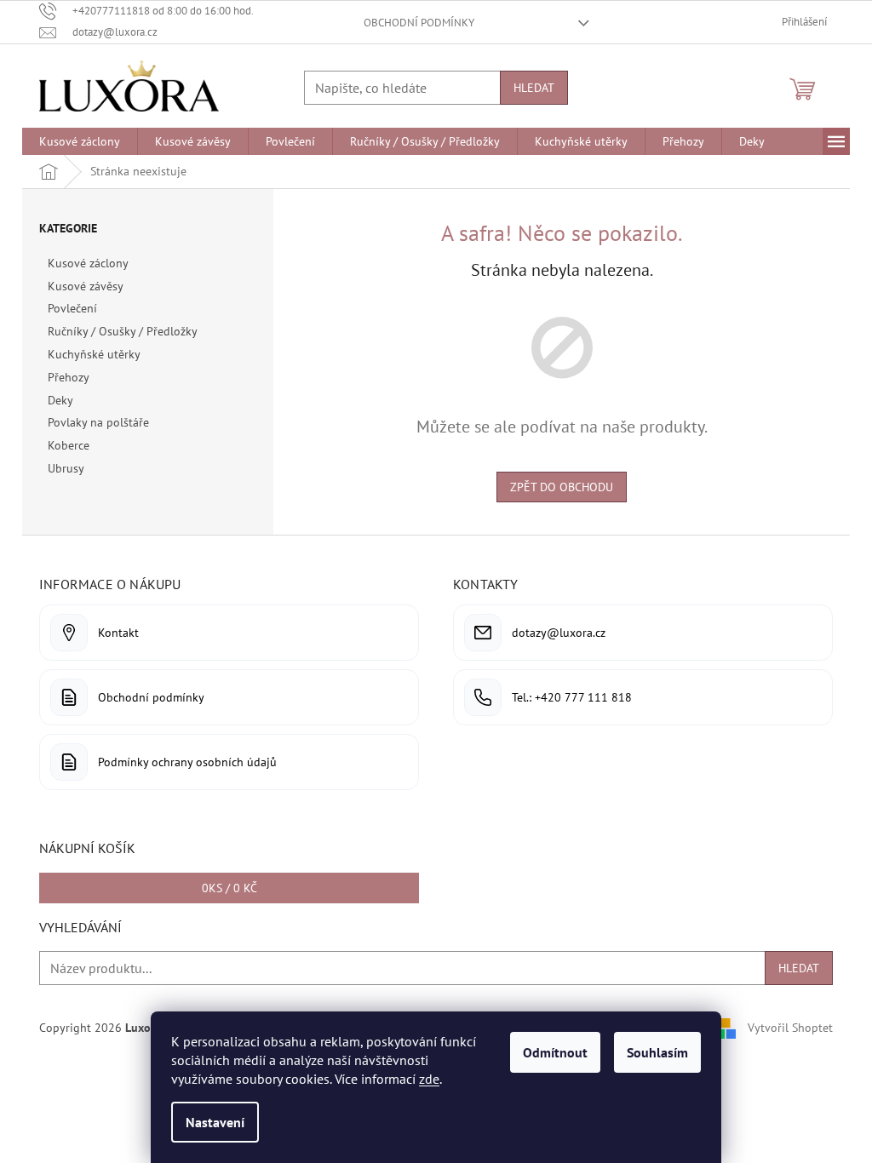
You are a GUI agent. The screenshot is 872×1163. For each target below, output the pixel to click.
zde (429, 1078)
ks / (229, 888)
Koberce (68, 445)
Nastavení (215, 1122)
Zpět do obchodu (561, 487)
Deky (60, 400)
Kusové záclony (88, 263)
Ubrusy (65, 468)
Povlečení (72, 308)
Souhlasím (657, 1052)
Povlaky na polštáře (98, 422)
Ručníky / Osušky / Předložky (122, 331)
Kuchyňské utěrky (94, 354)
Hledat (533, 87)
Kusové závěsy (85, 286)
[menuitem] (79, 141)
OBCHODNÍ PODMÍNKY (419, 22)
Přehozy (68, 377)
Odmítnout (555, 1052)
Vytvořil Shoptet (790, 1026)
